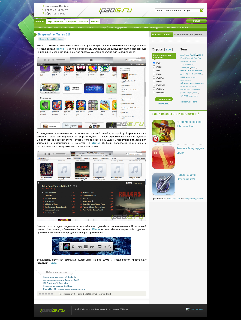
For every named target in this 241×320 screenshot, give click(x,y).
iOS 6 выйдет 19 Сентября (55, 283)
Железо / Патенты (85, 27)
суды (191, 96)
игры (182, 77)
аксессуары (185, 68)
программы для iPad (194, 199)
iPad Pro (197, 58)
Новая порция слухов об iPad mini (59, 277)
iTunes (60, 48)
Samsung (193, 61)
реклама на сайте (56, 9)
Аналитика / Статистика (177, 27)
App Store (184, 55)
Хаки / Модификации (118, 27)
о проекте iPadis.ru (57, 6)
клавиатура (190, 77)
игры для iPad (174, 199)
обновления (199, 83)
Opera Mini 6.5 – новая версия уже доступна (64, 289)
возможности (197, 71)
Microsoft (184, 61)
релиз (183, 92)
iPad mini (189, 58)
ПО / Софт (101, 27)
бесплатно (185, 71)
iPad (182, 58)
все (168, 49)
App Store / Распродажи (47, 27)
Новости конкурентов (154, 27)
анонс (193, 68)
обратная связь (55, 13)
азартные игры (186, 64)
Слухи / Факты (67, 27)
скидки (189, 92)
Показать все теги (188, 102)
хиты (196, 96)
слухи (184, 95)
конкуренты (185, 80)
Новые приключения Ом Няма (57, 286)
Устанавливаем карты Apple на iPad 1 (61, 280)
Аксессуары (135, 27)
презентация (185, 89)
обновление (186, 83)
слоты (195, 92)
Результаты (163, 104)
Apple (193, 54)
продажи (196, 89)
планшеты (193, 86)
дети (182, 74)
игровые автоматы (194, 74)
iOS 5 (200, 55)
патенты (184, 86)
